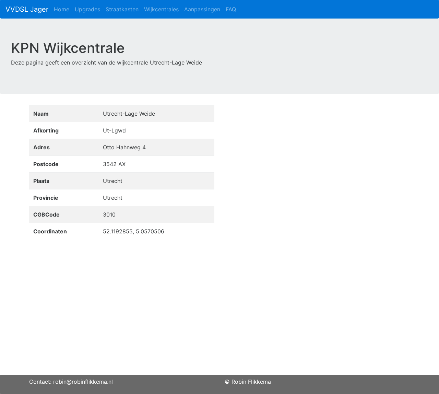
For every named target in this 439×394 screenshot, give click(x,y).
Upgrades (87, 9)
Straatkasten (122, 9)
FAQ (231, 9)
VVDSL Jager (26, 9)
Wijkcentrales (161, 9)
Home (61, 9)
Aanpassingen (202, 9)
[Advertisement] (219, 327)
